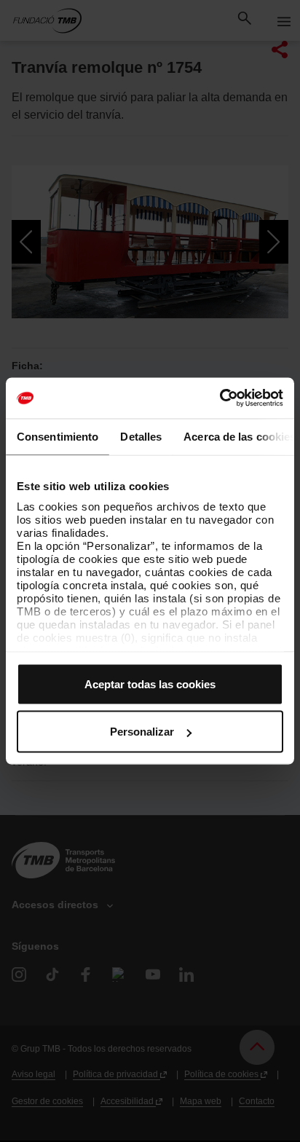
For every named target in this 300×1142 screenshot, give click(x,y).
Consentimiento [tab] (57, 436)
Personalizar (142, 731)
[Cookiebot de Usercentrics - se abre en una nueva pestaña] (219, 398)
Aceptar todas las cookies (150, 683)
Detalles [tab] (141, 436)
